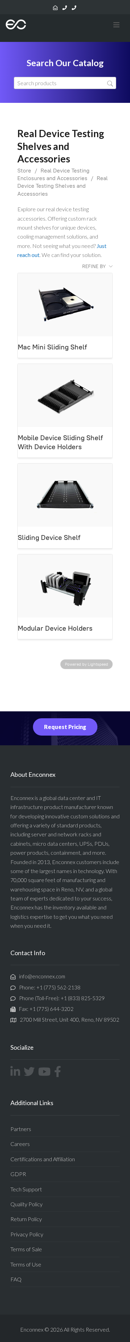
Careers (20, 1143)
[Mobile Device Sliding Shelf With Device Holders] (65, 395)
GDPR (18, 1174)
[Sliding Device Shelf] (65, 495)
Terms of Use (25, 1264)
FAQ (15, 1279)
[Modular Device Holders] (65, 585)
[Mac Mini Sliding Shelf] (65, 304)
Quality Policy (26, 1204)
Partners (20, 1129)
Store (24, 170)
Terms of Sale (26, 1249)
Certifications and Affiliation (42, 1159)
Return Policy (26, 1219)
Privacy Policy (26, 1234)
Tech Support (26, 1189)
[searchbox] (65, 83)
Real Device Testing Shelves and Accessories (62, 186)
